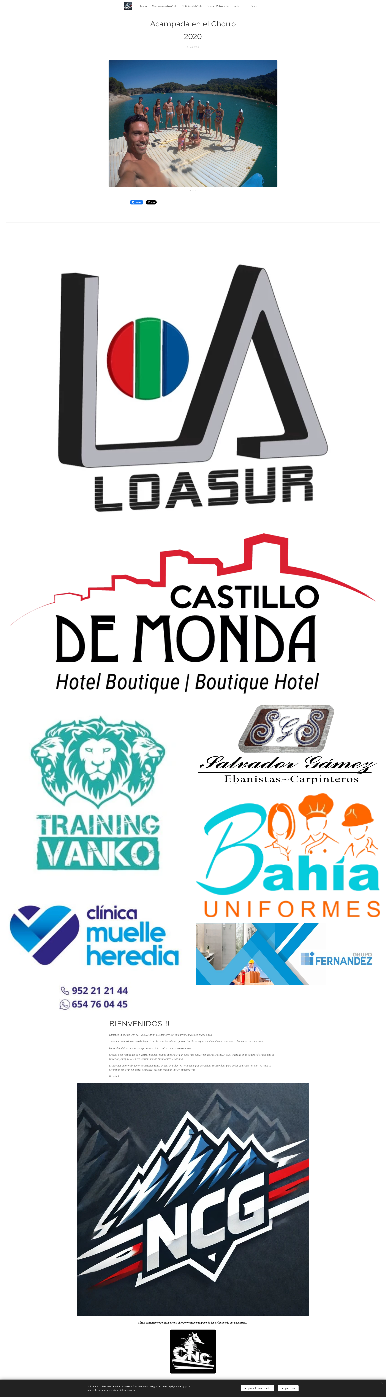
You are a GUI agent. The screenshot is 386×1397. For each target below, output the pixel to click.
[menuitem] (143, 6)
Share (138, 202)
